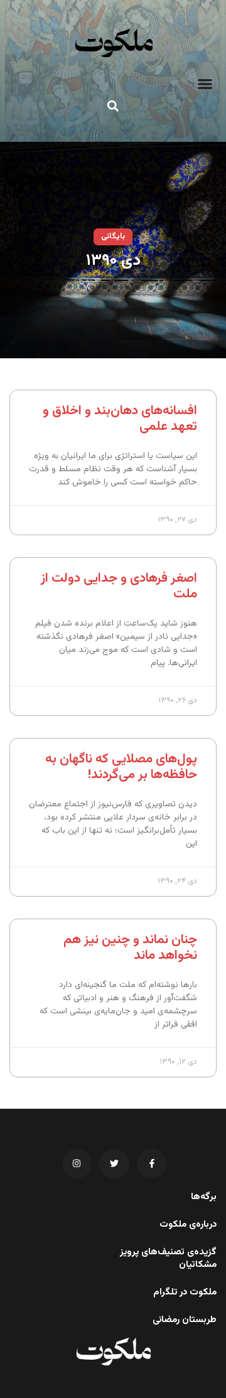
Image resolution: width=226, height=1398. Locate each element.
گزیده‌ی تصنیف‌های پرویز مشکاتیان (168, 1258)
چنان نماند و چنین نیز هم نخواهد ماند (130, 947)
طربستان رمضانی (185, 1320)
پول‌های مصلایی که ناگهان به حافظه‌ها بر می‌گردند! (121, 767)
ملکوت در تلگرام (185, 1292)
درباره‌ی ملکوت (188, 1225)
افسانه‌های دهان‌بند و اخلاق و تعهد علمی (120, 418)
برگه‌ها (204, 1197)
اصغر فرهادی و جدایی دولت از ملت (119, 586)
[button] (205, 84)
